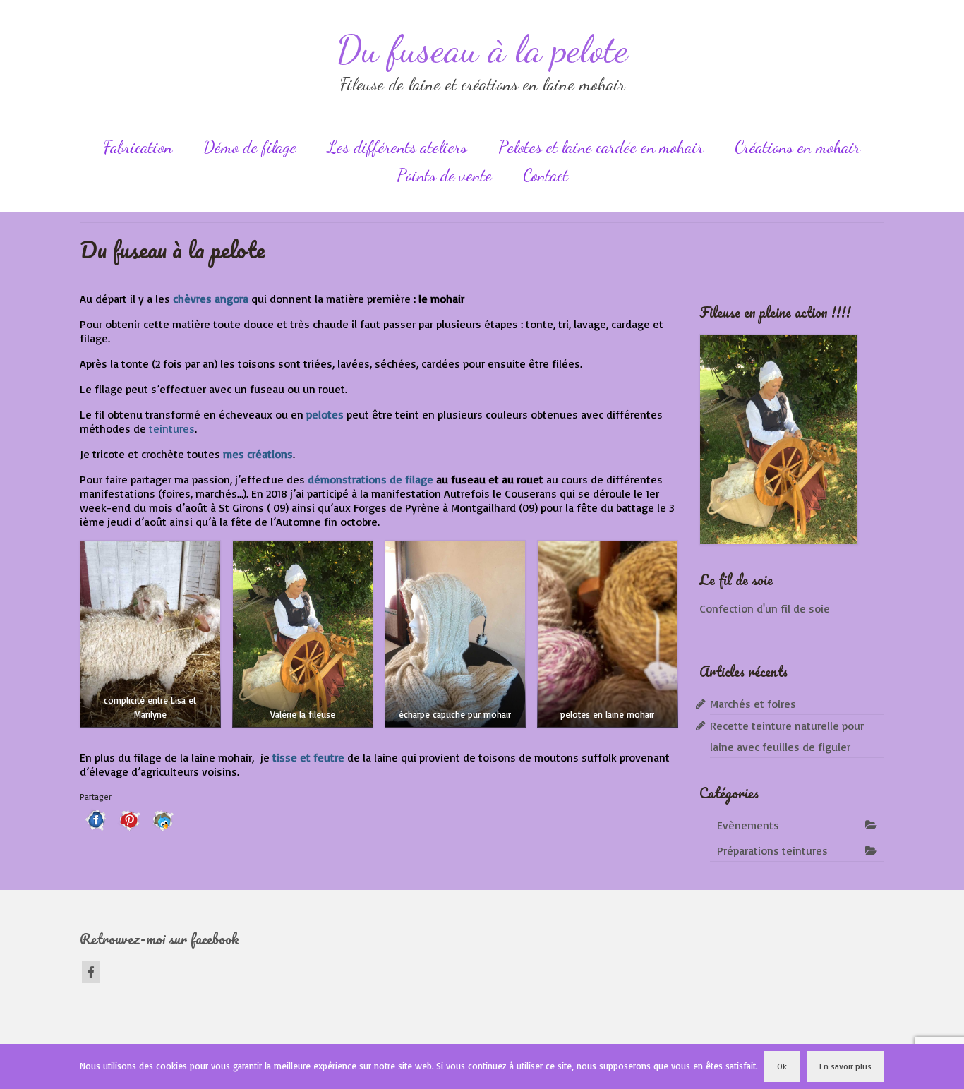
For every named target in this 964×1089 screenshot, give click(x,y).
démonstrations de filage (370, 479)
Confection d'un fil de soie (764, 608)
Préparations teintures (772, 850)
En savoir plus (845, 1066)
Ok (782, 1066)
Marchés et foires (753, 704)
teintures (172, 428)
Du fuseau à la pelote (482, 48)
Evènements (748, 825)
